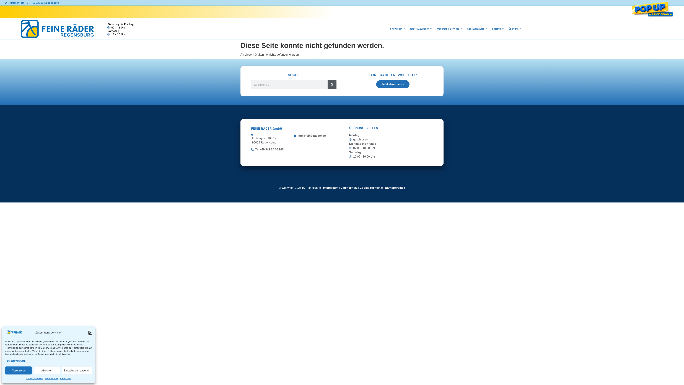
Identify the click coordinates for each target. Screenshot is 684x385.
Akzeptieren (18, 370)
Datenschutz (51, 378)
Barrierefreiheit (395, 187)
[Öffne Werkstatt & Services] (461, 29)
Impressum (65, 378)
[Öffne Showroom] (404, 29)
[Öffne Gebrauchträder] (486, 29)
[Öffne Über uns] (520, 29)
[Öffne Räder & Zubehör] (431, 29)
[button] (90, 332)
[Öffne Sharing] (503, 29)
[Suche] (332, 84)
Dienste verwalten (16, 361)
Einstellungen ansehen (77, 370)
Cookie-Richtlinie (34, 378)
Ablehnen (46, 370)
